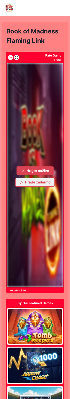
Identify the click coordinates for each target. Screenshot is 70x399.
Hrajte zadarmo (38, 182)
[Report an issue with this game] (10, 57)
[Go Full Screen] (16, 57)
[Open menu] (61, 8)
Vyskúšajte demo (35, 326)
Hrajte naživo (38, 170)
